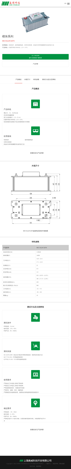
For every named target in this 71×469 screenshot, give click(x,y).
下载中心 (48, 463)
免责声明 (55, 463)
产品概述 (18, 79)
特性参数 (36, 79)
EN (65, 3)
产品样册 (35, 64)
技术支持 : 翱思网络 (35, 466)
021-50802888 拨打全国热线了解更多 (35, 57)
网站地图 (62, 463)
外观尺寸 (27, 79)
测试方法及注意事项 (48, 79)
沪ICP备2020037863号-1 (37, 463)
